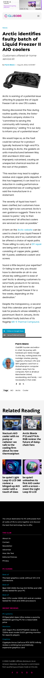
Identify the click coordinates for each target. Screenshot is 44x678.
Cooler (25, 390)
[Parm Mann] (8, 363)
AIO (11, 390)
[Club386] (12, 16)
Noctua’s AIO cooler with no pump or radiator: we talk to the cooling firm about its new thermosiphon (10, 443)
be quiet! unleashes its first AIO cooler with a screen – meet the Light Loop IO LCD (31, 484)
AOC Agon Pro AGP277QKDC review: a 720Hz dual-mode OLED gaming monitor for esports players (21, 632)
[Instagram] (20, 383)
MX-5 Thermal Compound (25, 321)
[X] (23, 383)
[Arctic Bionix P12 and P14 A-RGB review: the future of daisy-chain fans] (32, 422)
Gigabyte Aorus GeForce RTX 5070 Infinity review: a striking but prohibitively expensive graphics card (21, 645)
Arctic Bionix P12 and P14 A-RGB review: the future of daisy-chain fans (32, 439)
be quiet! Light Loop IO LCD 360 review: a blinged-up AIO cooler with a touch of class (11, 484)
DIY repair (37, 244)
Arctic (18, 390)
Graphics (6, 639)
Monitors (6, 627)
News (5, 28)
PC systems (7, 614)
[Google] (32, 673)
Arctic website (25, 229)
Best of (5, 575)
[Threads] (27, 673)
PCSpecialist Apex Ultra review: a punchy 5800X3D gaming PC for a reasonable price (21, 619)
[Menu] (38, 16)
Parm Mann (10, 65)
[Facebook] (16, 383)
